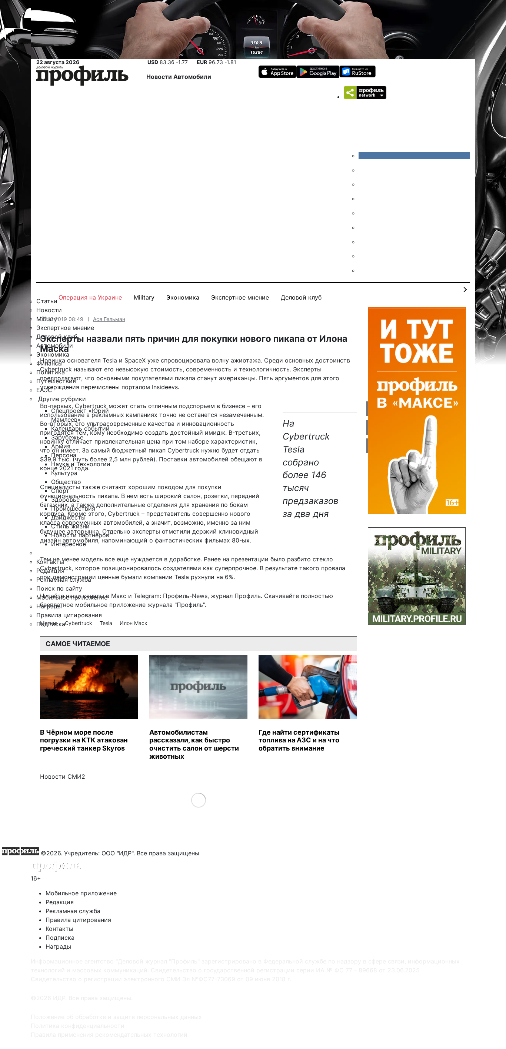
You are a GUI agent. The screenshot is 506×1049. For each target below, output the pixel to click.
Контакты (59, 928)
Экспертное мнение (240, 297)
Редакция (60, 902)
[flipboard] (364, 270)
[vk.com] (414, 155)
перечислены (100, 387)
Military (144, 297)
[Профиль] (82, 77)
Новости (159, 76)
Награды (58, 946)
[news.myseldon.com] (364, 213)
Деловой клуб (301, 297)
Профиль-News (185, 595)
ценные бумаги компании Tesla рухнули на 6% (165, 577)
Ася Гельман (109, 319)
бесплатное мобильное (73, 604)
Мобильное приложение (81, 893)
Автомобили (192, 76)
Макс (118, 595)
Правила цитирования (78, 919)
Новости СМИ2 (62, 776)
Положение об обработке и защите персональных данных (116, 1016)
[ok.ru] (364, 170)
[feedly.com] (364, 241)
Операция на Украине (90, 297)
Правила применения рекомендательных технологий (109, 1034)
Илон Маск (133, 623)
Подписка (60, 937)
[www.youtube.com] (364, 184)
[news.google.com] (364, 227)
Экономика (182, 297)
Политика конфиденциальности (77, 1025)
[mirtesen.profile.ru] (364, 198)
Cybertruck (79, 623)
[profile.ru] (364, 256)
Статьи (46, 301)
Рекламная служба (73, 911)
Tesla (107, 623)
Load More (198, 800)
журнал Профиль (236, 595)
